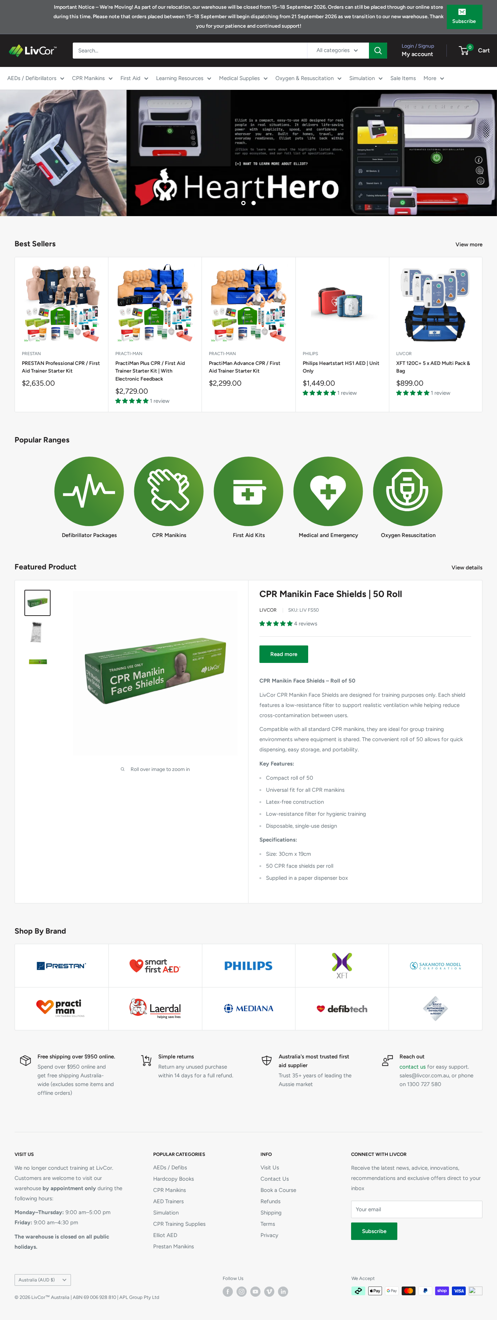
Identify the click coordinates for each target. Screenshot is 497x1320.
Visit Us (270, 1167)
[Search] (378, 51)
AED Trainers (168, 1201)
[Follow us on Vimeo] (269, 1292)
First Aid (130, 78)
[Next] (482, 334)
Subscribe (464, 21)
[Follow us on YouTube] (255, 1292)
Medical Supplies (239, 78)
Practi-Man (128, 354)
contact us (412, 1066)
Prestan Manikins (173, 1246)
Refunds (271, 1201)
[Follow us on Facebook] (228, 1292)
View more (470, 244)
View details (468, 567)
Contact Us (275, 1179)
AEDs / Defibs (170, 1167)
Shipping (271, 1212)
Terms (268, 1224)
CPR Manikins (88, 78)
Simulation (362, 78)
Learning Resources (179, 78)
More (430, 78)
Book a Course (278, 1190)
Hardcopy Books (173, 1179)
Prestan (31, 354)
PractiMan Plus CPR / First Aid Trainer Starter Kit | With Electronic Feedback (150, 371)
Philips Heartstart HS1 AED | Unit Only (341, 367)
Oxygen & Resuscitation (304, 78)
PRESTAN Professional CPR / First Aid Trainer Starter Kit (61, 367)
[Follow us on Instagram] (241, 1292)
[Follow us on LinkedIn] (283, 1292)
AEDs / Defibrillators (31, 78)
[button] (132, 401)
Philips (310, 354)
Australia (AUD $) (37, 1280)
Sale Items (403, 78)
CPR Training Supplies (179, 1224)
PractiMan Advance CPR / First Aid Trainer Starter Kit (245, 367)
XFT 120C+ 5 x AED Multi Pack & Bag (433, 367)
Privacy (269, 1235)
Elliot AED (165, 1235)
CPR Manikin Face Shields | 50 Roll (330, 593)
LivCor (404, 354)
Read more (283, 654)
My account (417, 54)
